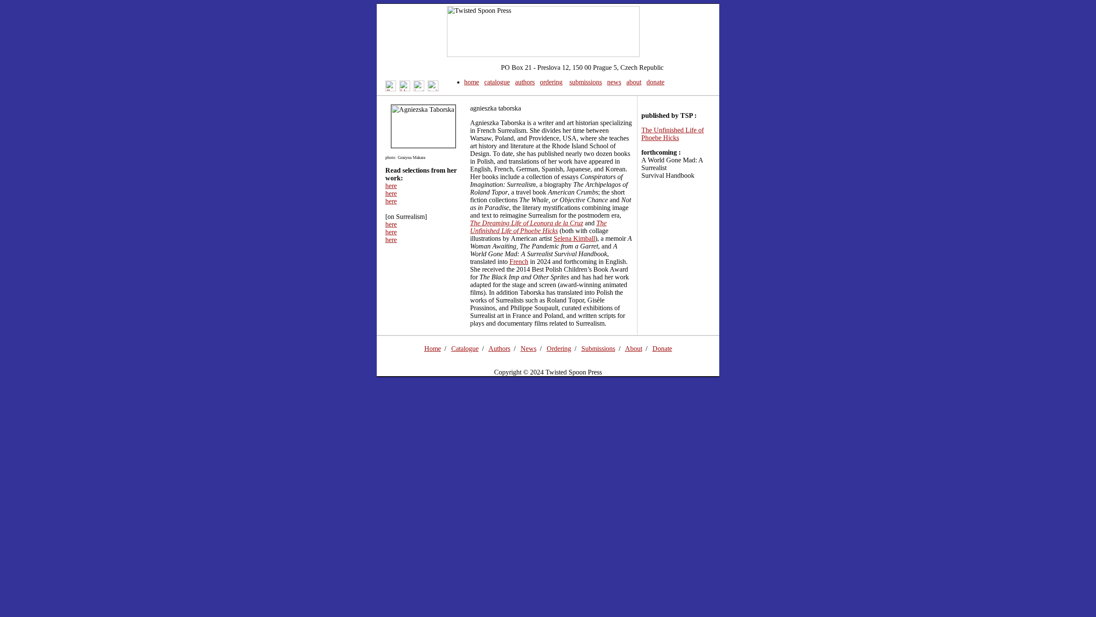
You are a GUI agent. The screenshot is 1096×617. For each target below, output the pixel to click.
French (518, 261)
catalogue (497, 82)
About (633, 348)
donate (655, 82)
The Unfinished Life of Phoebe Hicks (672, 133)
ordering (551, 82)
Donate (662, 348)
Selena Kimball (574, 238)
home (471, 82)
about (633, 82)
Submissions (598, 348)
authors (525, 82)
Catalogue (465, 348)
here (391, 185)
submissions (585, 82)
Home (432, 348)
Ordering (559, 348)
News (528, 348)
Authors (499, 348)
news (614, 82)
